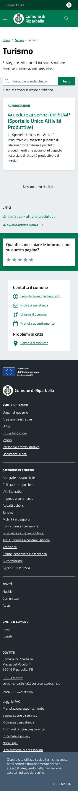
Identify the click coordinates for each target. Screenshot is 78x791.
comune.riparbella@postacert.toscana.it (31, 683)
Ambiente (10, 546)
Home (6, 40)
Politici (7, 440)
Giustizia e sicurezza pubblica (23, 533)
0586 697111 (13, 678)
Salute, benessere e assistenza (25, 553)
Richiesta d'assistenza (18, 722)
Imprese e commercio (18, 498)
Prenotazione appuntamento (23, 708)
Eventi (7, 636)
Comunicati (11, 598)
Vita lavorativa (13, 491)
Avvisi (7, 605)
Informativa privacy (16, 736)
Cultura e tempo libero (18, 484)
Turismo (8, 512)
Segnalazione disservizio (20, 715)
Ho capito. (62, 783)
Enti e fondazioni (15, 433)
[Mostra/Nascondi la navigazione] (5, 18)
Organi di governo (15, 412)
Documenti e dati (15, 453)
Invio (66, 81)
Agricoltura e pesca (16, 567)
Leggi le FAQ (12, 701)
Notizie (8, 591)
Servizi (19, 40)
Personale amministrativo (21, 446)
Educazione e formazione (20, 526)
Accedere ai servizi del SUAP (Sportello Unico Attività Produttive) (39, 120)
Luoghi (7, 629)
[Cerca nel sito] (66, 18)
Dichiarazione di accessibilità (23, 749)
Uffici (6, 426)
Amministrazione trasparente (24, 729)
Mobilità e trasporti (16, 519)
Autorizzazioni (19, 105)
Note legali (10, 743)
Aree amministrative (17, 419)
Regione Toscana (15, 5)
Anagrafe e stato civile (19, 477)
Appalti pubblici (13, 505)
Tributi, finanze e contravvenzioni (26, 540)
